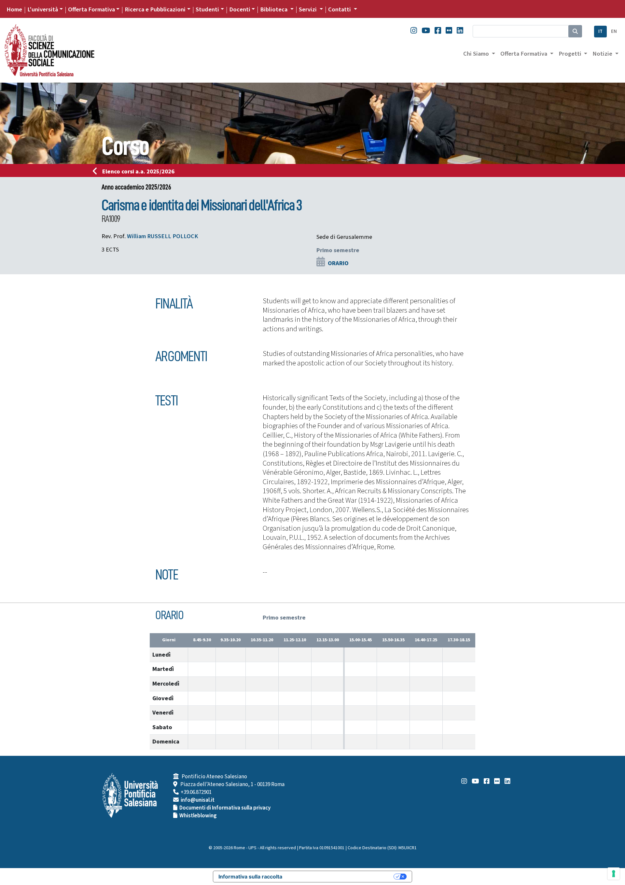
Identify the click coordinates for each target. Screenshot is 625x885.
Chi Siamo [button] (476, 53)
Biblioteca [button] (274, 9)
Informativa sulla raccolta (250, 876)
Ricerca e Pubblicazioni (155, 9)
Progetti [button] (571, 53)
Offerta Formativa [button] (524, 53)
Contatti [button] (340, 9)
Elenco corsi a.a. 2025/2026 (138, 171)
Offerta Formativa (91, 9)
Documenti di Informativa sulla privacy (225, 808)
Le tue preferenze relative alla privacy (341, 876)
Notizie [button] (603, 53)
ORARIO (338, 263)
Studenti (207, 9)
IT (600, 31)
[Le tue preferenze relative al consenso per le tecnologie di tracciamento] (613, 873)
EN (614, 31)
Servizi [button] (308, 9)
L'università (42, 9)
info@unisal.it (198, 800)
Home (14, 9)
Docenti (239, 9)
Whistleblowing (198, 816)
